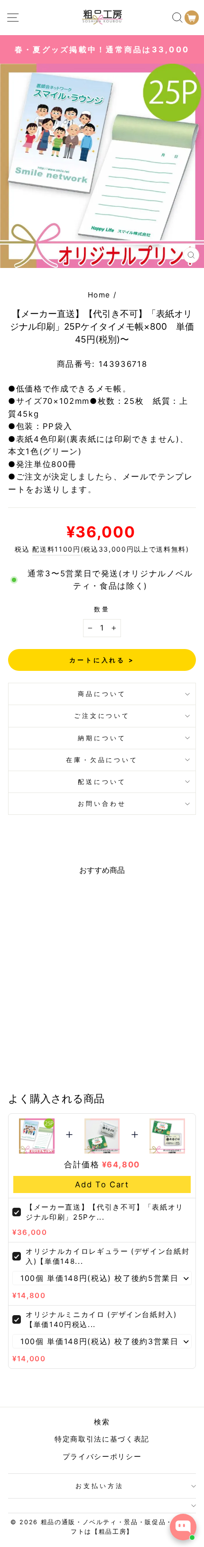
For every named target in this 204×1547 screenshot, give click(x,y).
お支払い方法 (99, 1486)
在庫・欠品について (102, 760)
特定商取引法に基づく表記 (102, 1438)
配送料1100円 (56, 549)
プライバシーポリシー (102, 1456)
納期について (102, 738)
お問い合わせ (102, 803)
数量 (102, 609)
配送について (102, 781)
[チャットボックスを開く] (183, 1527)
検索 (102, 1421)
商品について (102, 693)
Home (99, 294)
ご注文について (102, 715)
